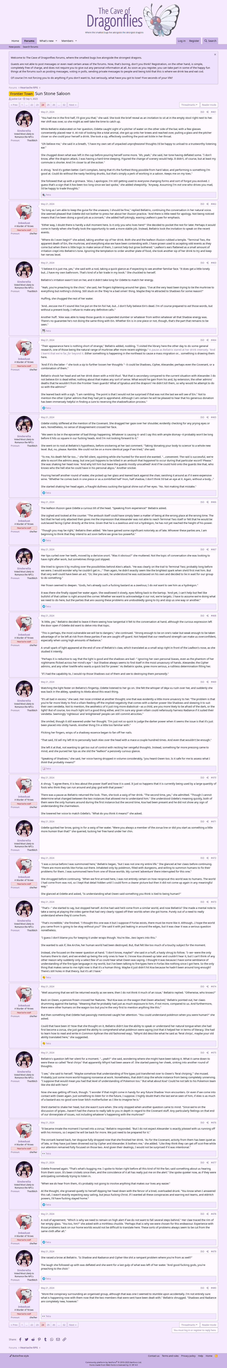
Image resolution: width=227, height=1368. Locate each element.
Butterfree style (20, 1355)
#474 (213, 986)
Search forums (30, 46)
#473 (213, 901)
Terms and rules (170, 1355)
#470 (213, 777)
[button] (56, 41)
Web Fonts (111, 1365)
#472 (213, 857)
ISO (202, 111)
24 (42, 104)
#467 (213, 549)
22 (32, 104)
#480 (213, 1287)
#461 (213, 111)
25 (48, 104)
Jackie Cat (16, 98)
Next (71, 104)
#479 (213, 1251)
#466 (213, 502)
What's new (47, 40)
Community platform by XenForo (113, 1362)
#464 (213, 340)
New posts (14, 46)
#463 (213, 262)
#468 (213, 615)
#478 (213, 1213)
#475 (213, 1052)
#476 (213, 1122)
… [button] (26, 104)
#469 (213, 681)
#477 (213, 1162)
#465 (213, 417)
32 (64, 104)
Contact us (153, 1355)
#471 (213, 821)
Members (67, 40)
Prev (15, 104)
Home (15, 40)
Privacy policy (188, 1355)
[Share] (207, 112)
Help (200, 1355)
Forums (29, 40)
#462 (213, 203)
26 (53, 104)
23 (37, 104)
